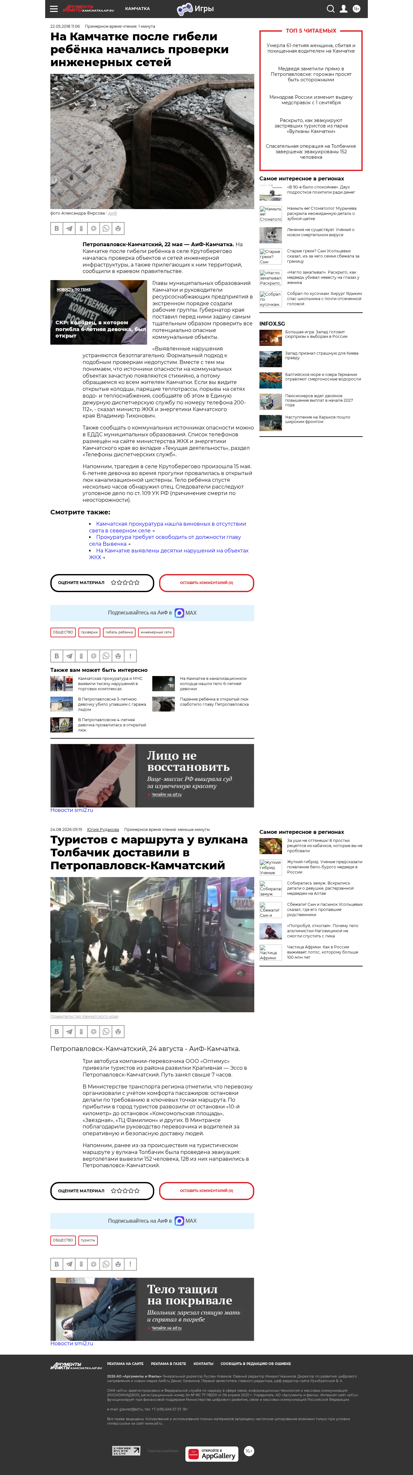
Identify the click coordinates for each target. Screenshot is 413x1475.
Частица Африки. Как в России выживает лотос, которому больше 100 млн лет (322, 952)
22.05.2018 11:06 (65, 26)
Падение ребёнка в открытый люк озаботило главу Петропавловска (214, 702)
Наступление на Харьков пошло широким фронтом (317, 419)
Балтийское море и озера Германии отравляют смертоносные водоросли (323, 376)
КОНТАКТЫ (203, 1364)
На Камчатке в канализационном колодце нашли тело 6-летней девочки (213, 683)
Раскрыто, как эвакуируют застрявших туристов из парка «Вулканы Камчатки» (311, 126)
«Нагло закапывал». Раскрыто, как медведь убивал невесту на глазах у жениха (323, 277)
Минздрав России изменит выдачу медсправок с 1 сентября (311, 100)
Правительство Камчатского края (84, 1016)
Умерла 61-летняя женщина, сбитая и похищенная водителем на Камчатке (311, 48)
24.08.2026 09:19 (66, 829)
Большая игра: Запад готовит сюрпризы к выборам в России (316, 334)
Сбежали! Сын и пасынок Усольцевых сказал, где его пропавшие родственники (325, 909)
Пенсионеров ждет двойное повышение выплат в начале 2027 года (319, 400)
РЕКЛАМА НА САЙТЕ (125, 1364)
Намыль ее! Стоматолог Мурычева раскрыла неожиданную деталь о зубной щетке (322, 213)
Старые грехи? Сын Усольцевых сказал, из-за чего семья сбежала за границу (323, 256)
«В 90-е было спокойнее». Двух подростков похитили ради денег (321, 190)
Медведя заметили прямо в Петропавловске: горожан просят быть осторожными (311, 74)
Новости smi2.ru (71, 810)
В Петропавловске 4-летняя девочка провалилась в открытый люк (112, 724)
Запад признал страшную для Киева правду (321, 355)
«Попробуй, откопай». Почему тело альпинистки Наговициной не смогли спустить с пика (322, 930)
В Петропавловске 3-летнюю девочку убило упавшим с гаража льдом (112, 704)
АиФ (112, 213)
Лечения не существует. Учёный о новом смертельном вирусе (321, 232)
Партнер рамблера (162, 1451)
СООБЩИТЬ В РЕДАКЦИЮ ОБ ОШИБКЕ (256, 1364)
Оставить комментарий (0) (206, 583)
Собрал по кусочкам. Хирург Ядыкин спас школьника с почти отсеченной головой (324, 298)
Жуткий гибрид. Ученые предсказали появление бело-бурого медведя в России (324, 866)
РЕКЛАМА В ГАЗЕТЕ (168, 1364)
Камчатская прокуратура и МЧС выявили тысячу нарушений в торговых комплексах (110, 683)
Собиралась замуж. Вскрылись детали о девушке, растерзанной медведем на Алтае (320, 888)
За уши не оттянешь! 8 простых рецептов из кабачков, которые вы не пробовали (324, 845)
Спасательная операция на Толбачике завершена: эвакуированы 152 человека (311, 152)
